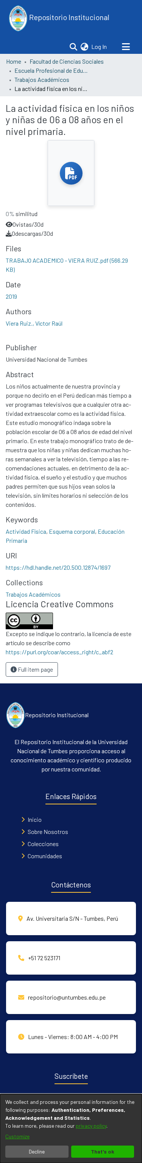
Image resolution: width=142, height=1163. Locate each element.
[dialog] (71, 1128)
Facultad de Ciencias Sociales (67, 61)
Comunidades (45, 855)
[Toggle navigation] (125, 46)
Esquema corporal (72, 531)
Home (13, 61)
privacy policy (91, 1125)
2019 (11, 296)
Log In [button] (99, 46)
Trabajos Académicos (41, 79)
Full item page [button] (35, 669)
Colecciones (43, 843)
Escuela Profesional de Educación (52, 70)
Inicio (35, 819)
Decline (37, 1151)
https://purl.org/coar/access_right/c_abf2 (59, 651)
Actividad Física (26, 531)
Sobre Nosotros (48, 831)
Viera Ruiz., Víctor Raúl (34, 323)
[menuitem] (84, 46)
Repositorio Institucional (68, 17)
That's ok (102, 1151)
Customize (17, 1136)
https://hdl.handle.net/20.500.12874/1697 (58, 567)
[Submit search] (73, 46)
